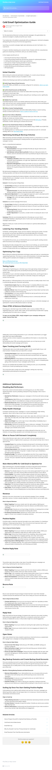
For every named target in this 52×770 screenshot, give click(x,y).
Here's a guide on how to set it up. (29, 111)
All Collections (6, 15)
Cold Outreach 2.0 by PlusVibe (17, 15)
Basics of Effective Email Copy (10, 261)
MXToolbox (38, 120)
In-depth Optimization (31, 15)
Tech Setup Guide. (18, 131)
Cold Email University (43, 2)
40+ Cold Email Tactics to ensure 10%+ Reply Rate (15, 262)
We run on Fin (7, 766)
